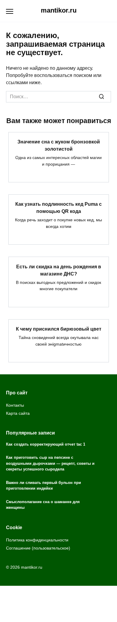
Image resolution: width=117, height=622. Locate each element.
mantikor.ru (58, 10)
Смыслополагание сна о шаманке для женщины (43, 505)
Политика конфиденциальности (37, 540)
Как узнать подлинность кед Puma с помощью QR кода (58, 208)
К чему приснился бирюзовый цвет (58, 329)
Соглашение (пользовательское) (38, 548)
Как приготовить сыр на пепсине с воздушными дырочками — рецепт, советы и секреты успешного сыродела (50, 463)
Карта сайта (18, 413)
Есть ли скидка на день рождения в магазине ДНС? (58, 270)
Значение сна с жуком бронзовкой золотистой (58, 145)
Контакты (15, 405)
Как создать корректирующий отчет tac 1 (45, 444)
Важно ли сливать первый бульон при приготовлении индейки (43, 485)
